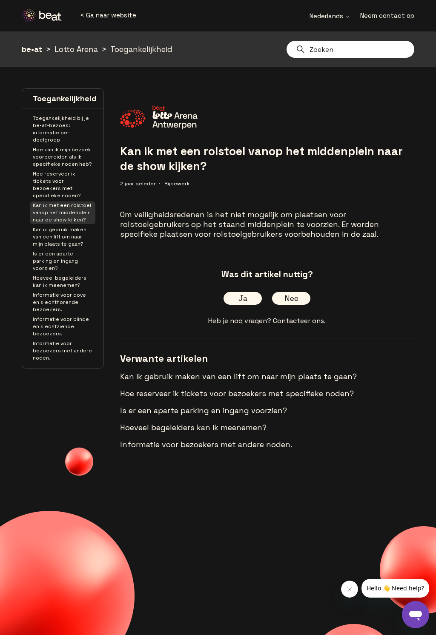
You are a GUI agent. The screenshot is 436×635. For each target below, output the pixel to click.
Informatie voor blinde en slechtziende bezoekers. (61, 326)
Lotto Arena (76, 49)
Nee (291, 298)
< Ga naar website (108, 15)
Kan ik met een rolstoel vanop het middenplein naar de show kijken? (62, 212)
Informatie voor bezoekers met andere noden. (62, 350)
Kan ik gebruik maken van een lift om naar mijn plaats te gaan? (59, 236)
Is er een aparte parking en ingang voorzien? (55, 261)
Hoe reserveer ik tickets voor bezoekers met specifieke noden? (57, 184)
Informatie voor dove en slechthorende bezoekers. (59, 302)
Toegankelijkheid (141, 49)
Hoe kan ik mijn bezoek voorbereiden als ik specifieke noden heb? (62, 156)
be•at (32, 49)
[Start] (45, 16)
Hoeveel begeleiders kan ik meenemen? (59, 282)
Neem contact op (387, 15)
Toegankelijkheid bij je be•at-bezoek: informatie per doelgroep (61, 129)
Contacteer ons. (299, 320)
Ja (242, 298)
